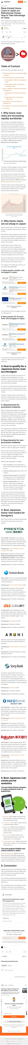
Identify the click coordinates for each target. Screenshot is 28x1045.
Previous (5, 956)
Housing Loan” (14, 621)
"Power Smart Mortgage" (16, 585)
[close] (24, 998)
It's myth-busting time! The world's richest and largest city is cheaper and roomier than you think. (10, 993)
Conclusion (6, 108)
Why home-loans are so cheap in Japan (13, 77)
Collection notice (20, 1038)
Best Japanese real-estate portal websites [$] (15, 106)
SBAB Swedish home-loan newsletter (11, 182)
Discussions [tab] (11, 985)
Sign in (25, 1)
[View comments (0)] (7, 32)
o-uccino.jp (6, 823)
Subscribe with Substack (15, 1021)
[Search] (25, 985)
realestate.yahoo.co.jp (9, 841)
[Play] (3, 36)
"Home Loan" (13, 687)
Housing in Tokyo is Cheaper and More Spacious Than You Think (10, 989)
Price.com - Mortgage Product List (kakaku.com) (14, 306)
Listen (25, 28)
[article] (14, 993)
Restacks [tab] (10, 965)
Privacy (12, 1038)
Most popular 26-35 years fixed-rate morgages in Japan (15, 85)
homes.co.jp (6, 827)
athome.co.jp (6, 835)
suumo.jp (5, 816)
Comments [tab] (4, 965)
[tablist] (6, 965)
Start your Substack (11, 1041)
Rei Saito (6, 27)
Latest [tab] (6, 985)
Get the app (19, 1041)
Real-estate (4, 5)
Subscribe (20, 1)
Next (24, 956)
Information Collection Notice (16, 1026)
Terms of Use (20, 1024)
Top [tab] (2, 985)
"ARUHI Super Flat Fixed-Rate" (18, 647)
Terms (15, 1038)
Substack (8, 1043)
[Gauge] (25, 37)
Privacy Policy (14, 1027)
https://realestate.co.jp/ (7, 853)
